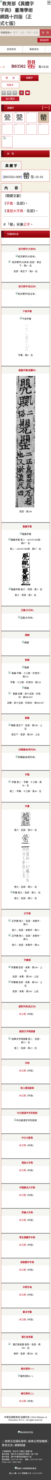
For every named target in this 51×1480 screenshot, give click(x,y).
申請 (30, 1014)
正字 (26, 224)
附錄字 (10, 85)
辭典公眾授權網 (37, 1441)
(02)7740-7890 (17, 1459)
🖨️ (21, 93)
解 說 (10, 78)
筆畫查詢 (34, 49)
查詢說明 (44, 40)
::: (1, 67)
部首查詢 (11, 49)
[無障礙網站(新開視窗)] (25, 1468)
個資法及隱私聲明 (15, 1441)
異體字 (29, 78)
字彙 (9, 203)
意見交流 (7, 1445)
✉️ (27, 93)
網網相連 (20, 1445)
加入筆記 (10, 99)
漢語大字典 (14, 211)
